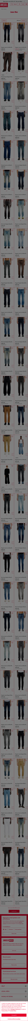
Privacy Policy (5, 1010)
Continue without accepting (14, 1018)
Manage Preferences (16, 1009)
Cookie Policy (13, 1010)
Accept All (14, 1015)
